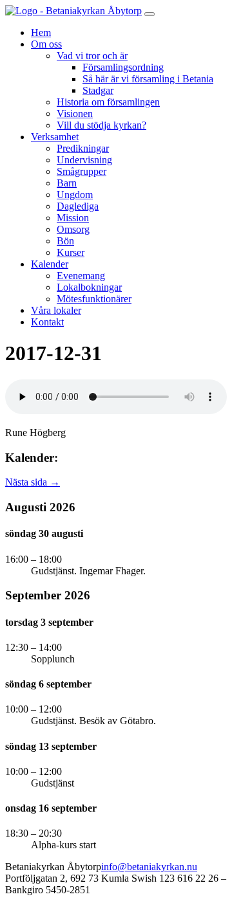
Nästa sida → (32, 482)
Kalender (49, 264)
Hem (41, 32)
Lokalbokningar (89, 287)
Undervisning (84, 159)
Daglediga (78, 206)
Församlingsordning (123, 67)
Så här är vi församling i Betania (147, 78)
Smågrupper (81, 171)
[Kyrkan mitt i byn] (73, 10)
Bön (65, 240)
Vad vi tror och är (92, 55)
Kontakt (47, 321)
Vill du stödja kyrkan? (101, 125)
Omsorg (73, 229)
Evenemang (81, 275)
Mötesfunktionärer (94, 298)
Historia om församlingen (108, 101)
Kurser (70, 252)
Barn (67, 182)
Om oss (46, 44)
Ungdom (75, 194)
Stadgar (97, 90)
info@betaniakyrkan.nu (149, 866)
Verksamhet (55, 136)
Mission (73, 217)
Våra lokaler (56, 310)
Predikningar (83, 148)
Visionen (75, 113)
